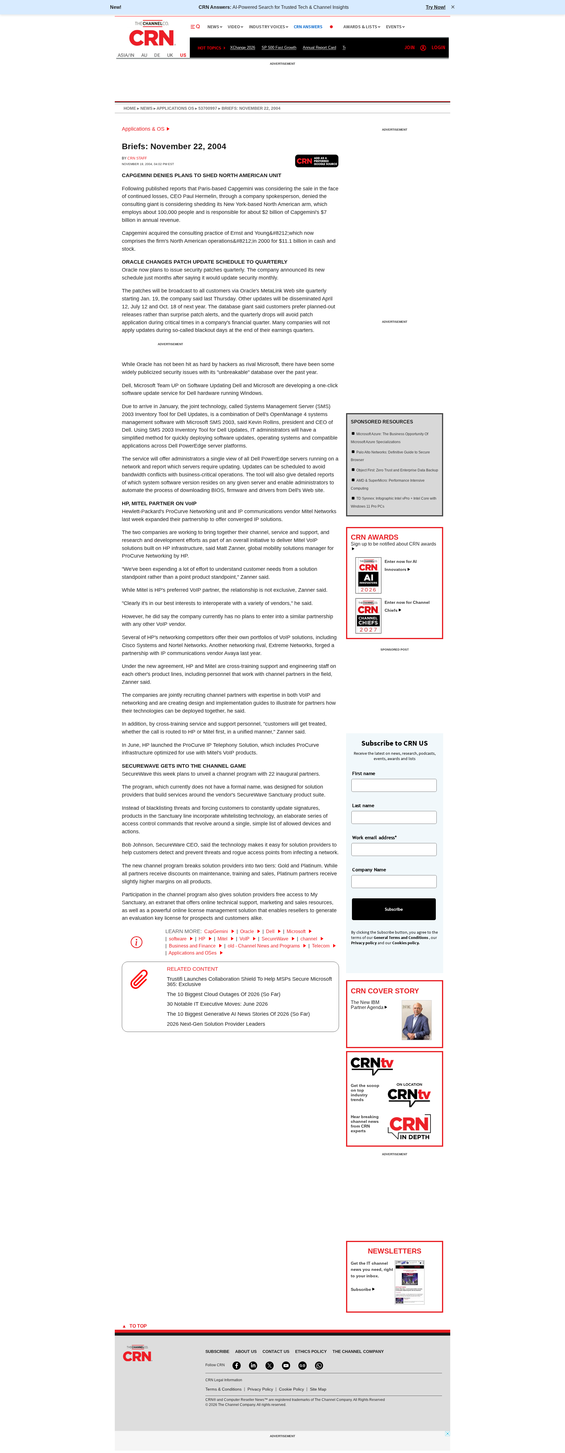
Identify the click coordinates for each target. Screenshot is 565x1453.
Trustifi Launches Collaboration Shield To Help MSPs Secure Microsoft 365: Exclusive (249, 981)
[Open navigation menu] (195, 26)
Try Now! (436, 7)
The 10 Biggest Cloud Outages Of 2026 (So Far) (223, 994)
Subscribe (361, 1289)
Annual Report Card (319, 47)
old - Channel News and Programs (264, 945)
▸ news (144, 108)
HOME (130, 108)
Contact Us (275, 1351)
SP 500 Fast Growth (279, 47)
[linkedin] (252, 1365)
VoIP (245, 938)
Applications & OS (143, 129)
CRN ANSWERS (308, 26)
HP (203, 938)
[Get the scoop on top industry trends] (409, 1096)
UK (170, 55)
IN (132, 55)
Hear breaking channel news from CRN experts (365, 1123)
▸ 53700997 (205, 108)
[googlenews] (301, 1365)
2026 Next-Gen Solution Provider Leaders (216, 1024)
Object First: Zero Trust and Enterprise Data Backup (397, 470)
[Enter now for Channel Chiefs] (370, 631)
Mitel (223, 938)
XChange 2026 (242, 47)
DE (157, 55)
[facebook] (236, 1365)
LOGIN (438, 47)
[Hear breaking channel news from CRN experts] (409, 1127)
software (178, 938)
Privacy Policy (260, 1389)
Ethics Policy (311, 1351)
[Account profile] (423, 48)
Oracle (247, 931)
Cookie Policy (291, 1389)
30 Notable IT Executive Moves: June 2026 (217, 1004)
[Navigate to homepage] (152, 46)
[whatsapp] (318, 1365)
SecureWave (276, 938)
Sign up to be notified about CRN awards (393, 544)
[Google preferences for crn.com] (317, 161)
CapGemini (216, 931)
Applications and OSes (193, 952)
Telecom (321, 945)
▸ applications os (173, 108)
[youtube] (285, 1365)
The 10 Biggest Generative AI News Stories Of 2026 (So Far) (238, 1014)
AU (144, 55)
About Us (246, 1351)
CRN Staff (137, 158)
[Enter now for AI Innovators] (370, 591)
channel (309, 938)
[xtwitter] (268, 1365)
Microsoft (297, 931)
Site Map (318, 1389)
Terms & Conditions (223, 1389)
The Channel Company (358, 1351)
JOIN (409, 47)
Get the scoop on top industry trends (365, 1092)
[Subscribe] (410, 1303)
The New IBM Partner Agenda (367, 1005)
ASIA (123, 55)
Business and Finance (193, 945)
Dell (271, 931)
